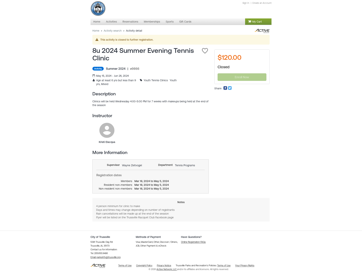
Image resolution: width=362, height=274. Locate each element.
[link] (106, 130)
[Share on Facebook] (225, 89)
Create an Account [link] (262, 3)
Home (95, 30)
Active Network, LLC (166, 269)
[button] (205, 51)
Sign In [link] (245, 3)
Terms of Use (224, 265)
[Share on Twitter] (230, 89)
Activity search (113, 30)
